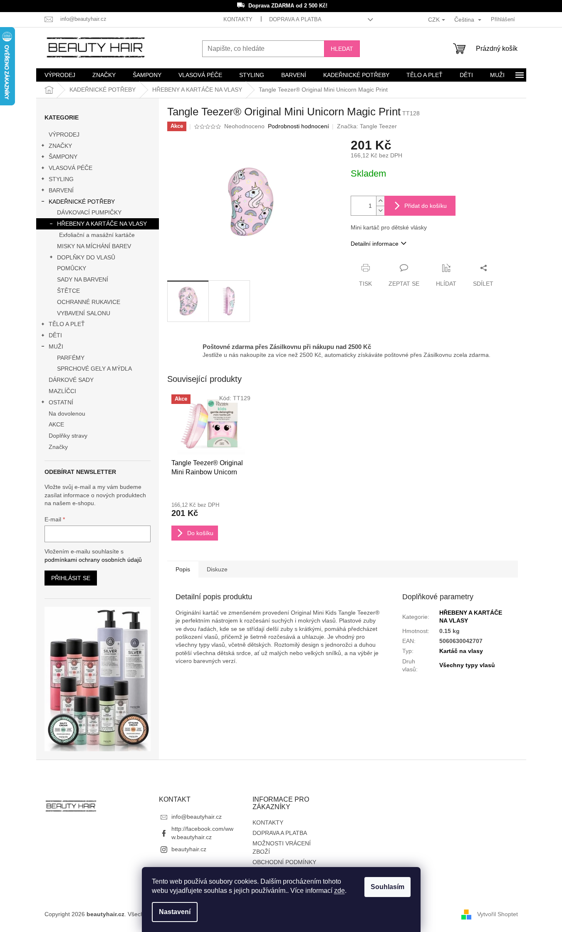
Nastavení (175, 911)
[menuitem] (60, 75)
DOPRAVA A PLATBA (295, 19)
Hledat (342, 48)
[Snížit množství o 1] (380, 210)
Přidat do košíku (425, 205)
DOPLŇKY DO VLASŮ (86, 257)
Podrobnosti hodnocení (298, 126)
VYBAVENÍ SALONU (83, 313)
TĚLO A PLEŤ (67, 324)
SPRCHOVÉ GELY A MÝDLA (94, 368)
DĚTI (55, 335)
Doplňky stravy (68, 435)
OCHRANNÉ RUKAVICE (88, 302)
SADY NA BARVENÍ (82, 279)
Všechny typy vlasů (467, 665)
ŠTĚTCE (68, 290)
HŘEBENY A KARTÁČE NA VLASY (102, 223)
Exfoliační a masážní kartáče (97, 235)
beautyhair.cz (188, 849)
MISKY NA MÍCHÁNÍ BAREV (94, 246)
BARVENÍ (61, 190)
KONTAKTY (238, 19)
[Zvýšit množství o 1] (380, 201)
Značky (58, 447)
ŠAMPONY (63, 156)
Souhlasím (387, 886)
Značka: (367, 126)
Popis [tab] (183, 569)
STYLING (61, 179)
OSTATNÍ (61, 402)
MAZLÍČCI (62, 391)
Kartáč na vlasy (461, 651)
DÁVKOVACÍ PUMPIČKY (89, 212)
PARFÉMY (70, 357)
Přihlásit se (70, 578)
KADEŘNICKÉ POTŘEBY (82, 201)
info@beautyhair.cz (196, 816)
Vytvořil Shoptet (497, 913)
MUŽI (56, 346)
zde (339, 890)
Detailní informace (375, 243)
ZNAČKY (60, 145)
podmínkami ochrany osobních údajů (93, 559)
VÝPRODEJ (64, 134)
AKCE (56, 424)
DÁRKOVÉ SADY (71, 379)
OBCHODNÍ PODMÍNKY (284, 862)
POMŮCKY (71, 268)
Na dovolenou (67, 413)
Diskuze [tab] (217, 569)
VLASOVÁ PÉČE (70, 167)
